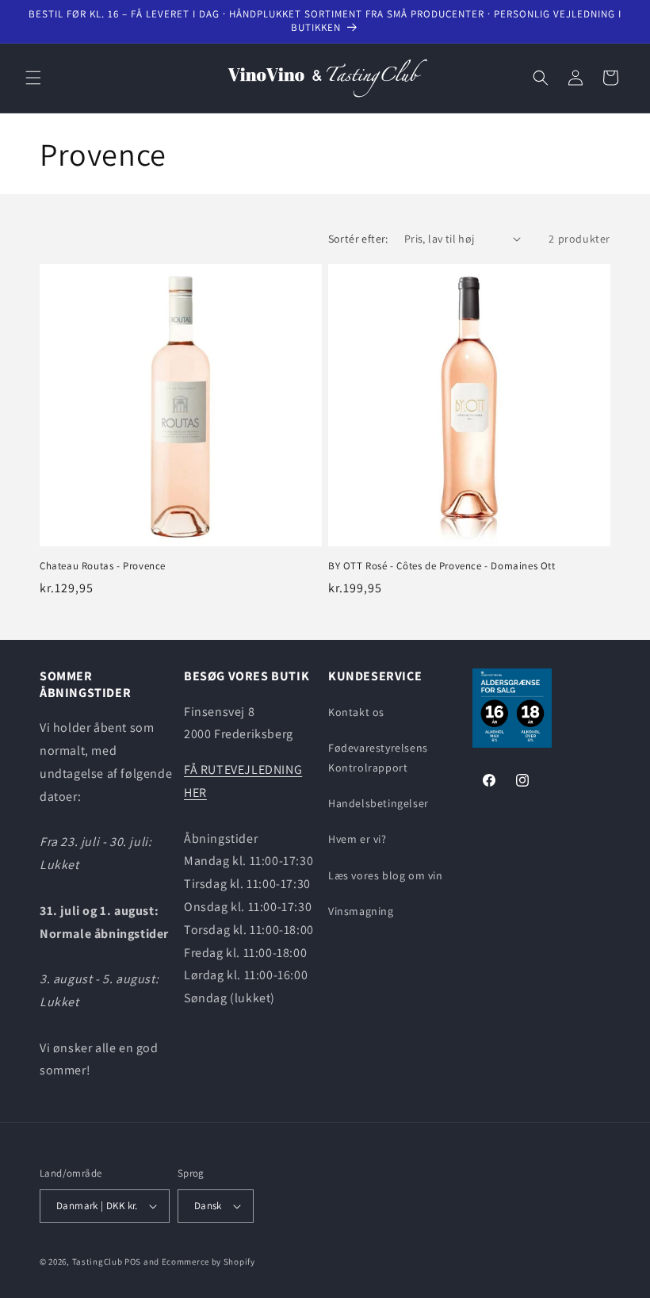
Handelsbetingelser (378, 803)
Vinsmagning (361, 911)
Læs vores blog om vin (385, 875)
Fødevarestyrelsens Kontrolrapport (378, 758)
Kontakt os (356, 712)
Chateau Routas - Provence (103, 566)
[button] (33, 77)
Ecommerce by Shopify (208, 1261)
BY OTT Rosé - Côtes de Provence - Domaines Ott (442, 566)
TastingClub (97, 1261)
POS (132, 1261)
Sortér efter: (358, 239)
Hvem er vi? (357, 839)
